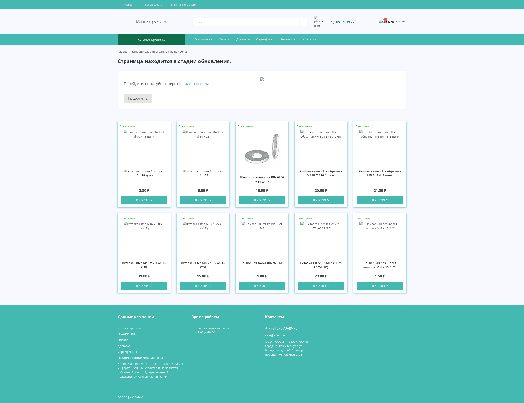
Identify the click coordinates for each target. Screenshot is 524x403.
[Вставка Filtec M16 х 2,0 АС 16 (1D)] (144, 239)
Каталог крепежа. (194, 83)
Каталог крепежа (130, 328)
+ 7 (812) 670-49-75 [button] (281, 328)
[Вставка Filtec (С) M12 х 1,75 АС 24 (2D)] (320, 239)
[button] (128, 4)
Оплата (224, 39)
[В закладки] (166, 126)
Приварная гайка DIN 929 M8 (262, 263)
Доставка (243, 39)
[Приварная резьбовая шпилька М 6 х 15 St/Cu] (379, 239)
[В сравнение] (165, 132)
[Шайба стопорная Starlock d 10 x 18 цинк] (144, 147)
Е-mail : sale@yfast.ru (183, 4)
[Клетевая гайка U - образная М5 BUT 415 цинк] (379, 147)
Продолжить (138, 98)
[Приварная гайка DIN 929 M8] (262, 239)
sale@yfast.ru (275, 335)
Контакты (310, 39)
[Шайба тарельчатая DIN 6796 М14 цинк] (262, 150)
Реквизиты (288, 39)
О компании (203, 39)
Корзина (401, 21)
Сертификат (265, 39)
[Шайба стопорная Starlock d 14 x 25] (203, 147)
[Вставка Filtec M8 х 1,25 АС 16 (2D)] (203, 239)
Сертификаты (127, 352)
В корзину (144, 200)
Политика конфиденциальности (140, 358)
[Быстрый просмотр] (165, 138)
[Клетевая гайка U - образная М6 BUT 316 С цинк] (320, 147)
